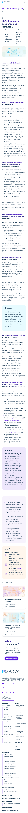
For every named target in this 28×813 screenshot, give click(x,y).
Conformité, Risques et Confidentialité (12, 803)
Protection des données (9, 804)
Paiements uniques (7, 724)
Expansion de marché (20, 720)
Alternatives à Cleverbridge (9, 761)
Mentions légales (7, 807)
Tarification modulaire (8, 734)
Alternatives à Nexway (8, 771)
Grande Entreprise (7, 742)
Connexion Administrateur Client (10, 791)
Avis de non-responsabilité (10, 810)
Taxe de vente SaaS (20, 736)
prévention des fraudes (21, 723)
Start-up (5, 739)
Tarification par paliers (8, 728)
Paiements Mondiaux (20, 708)
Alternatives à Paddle (8, 756)
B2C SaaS (6, 709)
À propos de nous (7, 795)
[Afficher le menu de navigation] (25, 2)
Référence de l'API (7, 779)
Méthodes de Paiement (18, 743)
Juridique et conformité (16, 8)
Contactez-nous (7, 789)
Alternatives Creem (8, 770)
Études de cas (19, 739)
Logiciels (5, 712)
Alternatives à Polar (8, 775)
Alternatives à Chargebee (9, 763)
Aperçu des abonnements (9, 784)
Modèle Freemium (7, 726)
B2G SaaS (6, 710)
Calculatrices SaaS (20, 737)
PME (4, 740)
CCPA (10, 570)
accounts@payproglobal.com (11, 683)
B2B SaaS (6, 707)
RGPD (19, 568)
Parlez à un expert (11, 658)
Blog (17, 734)
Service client (19, 721)
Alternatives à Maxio (8, 764)
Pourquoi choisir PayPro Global (11, 798)
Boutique (17, 749)
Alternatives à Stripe (8, 754)
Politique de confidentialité (8, 700)
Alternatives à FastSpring (9, 759)
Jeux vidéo (6, 714)
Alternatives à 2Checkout (9, 757)
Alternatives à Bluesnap (9, 768)
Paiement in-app (19, 715)
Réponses (5, 8)
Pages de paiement (8, 783)
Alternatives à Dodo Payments (10, 773)
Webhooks (6, 781)
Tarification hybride (8, 729)
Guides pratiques (19, 729)
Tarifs (16, 746)
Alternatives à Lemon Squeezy (10, 766)
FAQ (4, 792)
